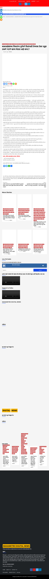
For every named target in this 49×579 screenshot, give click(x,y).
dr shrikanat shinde (8, 177)
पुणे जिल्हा (12, 210)
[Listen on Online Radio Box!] (45, 265)
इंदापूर (4, 210)
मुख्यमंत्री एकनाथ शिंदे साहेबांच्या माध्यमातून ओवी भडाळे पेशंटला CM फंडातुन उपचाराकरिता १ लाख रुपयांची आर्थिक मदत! (35, 184)
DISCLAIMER (5, 572)
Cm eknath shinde (30, 176)
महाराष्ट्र (4, 14)
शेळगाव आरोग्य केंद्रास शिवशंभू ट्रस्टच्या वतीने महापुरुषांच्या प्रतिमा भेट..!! (24, 216)
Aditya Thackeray (12, 176)
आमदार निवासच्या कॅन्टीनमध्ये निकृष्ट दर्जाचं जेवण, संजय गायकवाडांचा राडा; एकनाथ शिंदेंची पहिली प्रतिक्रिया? (9, 250)
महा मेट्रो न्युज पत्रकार (21, 1)
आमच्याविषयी (33, 1)
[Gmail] (9, 84)
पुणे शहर (28, 210)
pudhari (31, 177)
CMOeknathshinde (37, 176)
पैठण (22, 178)
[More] (16, 84)
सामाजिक (16, 14)
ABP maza (7, 176)
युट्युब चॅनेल (28, 1)
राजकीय (9, 14)
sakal (34, 177)
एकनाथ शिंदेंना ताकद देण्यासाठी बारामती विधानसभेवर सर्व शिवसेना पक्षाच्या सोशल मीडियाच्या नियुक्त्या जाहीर (9, 217)
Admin (10, 51)
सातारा (39, 218)
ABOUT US (8, 569)
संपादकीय (20, 14)
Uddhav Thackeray (14, 178)
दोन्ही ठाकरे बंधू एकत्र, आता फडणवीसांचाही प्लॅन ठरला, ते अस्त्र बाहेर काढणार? (39, 250)
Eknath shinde (15, 177)
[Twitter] (6, 84)
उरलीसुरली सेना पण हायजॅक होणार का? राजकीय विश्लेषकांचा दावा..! (24, 249)
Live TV (38, 1)
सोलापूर (35, 220)
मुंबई (23, 247)
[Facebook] (4, 84)
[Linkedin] (1, 10)
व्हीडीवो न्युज (24, 14)
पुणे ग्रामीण (8, 210)
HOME (4, 569)
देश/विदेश (12, 14)
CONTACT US (14, 569)
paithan (28, 177)
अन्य (14, 14)
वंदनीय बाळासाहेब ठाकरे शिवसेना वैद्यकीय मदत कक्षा (31, 178)
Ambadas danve (18, 176)
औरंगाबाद (42, 210)
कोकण (35, 212)
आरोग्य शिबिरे (19, 178)
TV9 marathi (8, 178)
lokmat (19, 177)
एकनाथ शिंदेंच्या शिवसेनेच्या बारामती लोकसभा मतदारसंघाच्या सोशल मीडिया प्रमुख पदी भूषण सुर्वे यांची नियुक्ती (40, 223)
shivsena (37, 177)
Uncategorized (5, 44)
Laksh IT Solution (27, 576)
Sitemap (18, 572)
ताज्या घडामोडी (14, 44)
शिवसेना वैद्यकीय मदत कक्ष (7, 179)
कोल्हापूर (38, 212)
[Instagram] (11, 84)
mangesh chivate (24, 177)
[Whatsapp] (13, 84)
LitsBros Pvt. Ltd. (20, 576)
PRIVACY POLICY (12, 572)
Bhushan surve (24, 176)
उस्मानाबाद (38, 210)
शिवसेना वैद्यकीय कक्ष (42, 178)
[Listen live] (4, 265)
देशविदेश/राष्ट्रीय (19, 44)
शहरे (7, 14)
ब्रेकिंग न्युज (23, 44)
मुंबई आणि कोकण (36, 217)
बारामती (5, 212)
